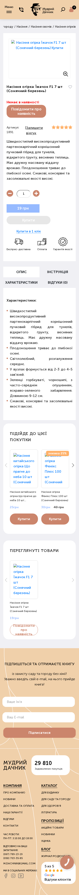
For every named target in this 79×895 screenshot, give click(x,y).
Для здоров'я (51, 805)
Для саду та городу (55, 799)
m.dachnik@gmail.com (19, 863)
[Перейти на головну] (42, 9)
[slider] (62, 127)
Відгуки (8, 819)
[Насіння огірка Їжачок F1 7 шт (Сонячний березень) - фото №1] (39, 58)
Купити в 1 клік (28, 231)
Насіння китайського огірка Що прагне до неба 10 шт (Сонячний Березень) (23, 496)
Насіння (22, 26)
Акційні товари (52, 827)
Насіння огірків (65, 26)
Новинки (48, 834)
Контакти (10, 825)
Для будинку (50, 792)
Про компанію (14, 792)
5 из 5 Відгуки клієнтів (58, 873)
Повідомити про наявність (26, 111)
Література (49, 812)
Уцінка (45, 840)
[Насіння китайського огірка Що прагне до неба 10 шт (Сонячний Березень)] (24, 468)
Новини (9, 799)
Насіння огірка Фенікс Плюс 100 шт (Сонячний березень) (54, 496)
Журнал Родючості (55, 856)
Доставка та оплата (18, 805)
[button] (73, 465)
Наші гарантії (12, 812)
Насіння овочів (41, 26)
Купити (24, 519)
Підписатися (39, 733)
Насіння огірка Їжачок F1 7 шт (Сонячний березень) (23, 607)
